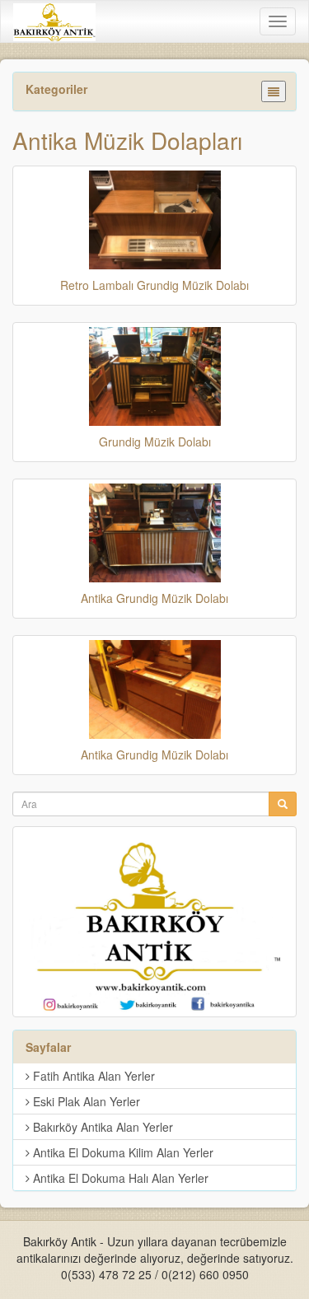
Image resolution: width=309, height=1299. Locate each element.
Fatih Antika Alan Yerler (92, 1076)
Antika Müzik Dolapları (127, 140)
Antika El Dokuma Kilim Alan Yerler (121, 1152)
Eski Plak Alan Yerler (85, 1101)
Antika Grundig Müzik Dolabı (154, 598)
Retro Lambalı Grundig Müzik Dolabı (154, 285)
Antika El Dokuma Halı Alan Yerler (119, 1178)
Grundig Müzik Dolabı (155, 441)
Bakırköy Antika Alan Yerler (101, 1127)
